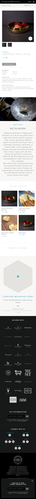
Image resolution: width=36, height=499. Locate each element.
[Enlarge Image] (30, 38)
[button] (29, 5)
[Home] (11, 1)
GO (27, 416)
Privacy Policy (14, 420)
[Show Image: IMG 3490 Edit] (10, 45)
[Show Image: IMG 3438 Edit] (4, 45)
